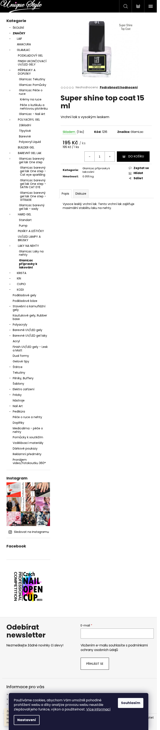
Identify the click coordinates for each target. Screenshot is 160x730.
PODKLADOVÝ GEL (30, 55)
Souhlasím (130, 702)
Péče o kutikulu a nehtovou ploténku (34, 107)
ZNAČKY (19, 33)
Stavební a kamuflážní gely (29, 308)
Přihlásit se (94, 664)
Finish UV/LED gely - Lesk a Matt (30, 348)
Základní (25, 125)
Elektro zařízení (23, 389)
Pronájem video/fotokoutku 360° (29, 461)
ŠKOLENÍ (18, 28)
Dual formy (21, 356)
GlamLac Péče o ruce (30, 92)
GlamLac (137, 132)
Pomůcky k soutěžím (28, 437)
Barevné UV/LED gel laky (30, 336)
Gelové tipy (21, 361)
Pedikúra (19, 411)
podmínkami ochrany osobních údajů (114, 647)
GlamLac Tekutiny (32, 79)
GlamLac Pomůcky (32, 85)
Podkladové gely (24, 295)
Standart (25, 220)
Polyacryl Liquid (30, 142)
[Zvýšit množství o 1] (110, 157)
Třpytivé (25, 131)
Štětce (17, 367)
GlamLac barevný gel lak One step (32, 160)
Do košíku (136, 156)
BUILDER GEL (26, 147)
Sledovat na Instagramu (31, 532)
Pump (23, 226)
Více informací (98, 709)
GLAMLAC (23, 50)
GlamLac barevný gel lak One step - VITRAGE (33, 196)
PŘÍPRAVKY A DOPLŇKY (26, 72)
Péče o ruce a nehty (27, 417)
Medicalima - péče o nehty (28, 430)
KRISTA (21, 273)
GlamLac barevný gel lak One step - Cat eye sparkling (33, 171)
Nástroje (19, 400)
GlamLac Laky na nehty (31, 253)
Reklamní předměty (27, 454)
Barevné (25, 136)
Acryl (16, 341)
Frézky (17, 395)
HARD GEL (24, 214)
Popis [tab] (65, 193)
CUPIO (21, 284)
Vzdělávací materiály (28, 443)
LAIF (19, 39)
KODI (20, 290)
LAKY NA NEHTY (28, 246)
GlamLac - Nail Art (32, 114)
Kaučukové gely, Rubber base (30, 317)
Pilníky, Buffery (23, 378)
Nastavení (26, 720)
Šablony (18, 384)
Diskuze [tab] (80, 193)
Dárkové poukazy (25, 448)
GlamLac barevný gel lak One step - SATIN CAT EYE (33, 183)
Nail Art (18, 406)
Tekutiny (19, 373)
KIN (19, 278)
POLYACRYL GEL (29, 119)
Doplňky (18, 423)
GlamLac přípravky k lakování (28, 263)
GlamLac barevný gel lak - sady (32, 207)
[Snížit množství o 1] (90, 157)
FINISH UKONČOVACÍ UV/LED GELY (32, 63)
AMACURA (24, 44)
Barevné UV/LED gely (27, 330)
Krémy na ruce (30, 99)
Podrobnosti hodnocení (119, 87)
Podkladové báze (25, 301)
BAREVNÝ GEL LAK (29, 153)
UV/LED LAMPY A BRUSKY (29, 238)
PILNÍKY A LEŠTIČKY (31, 231)
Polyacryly (20, 324)
